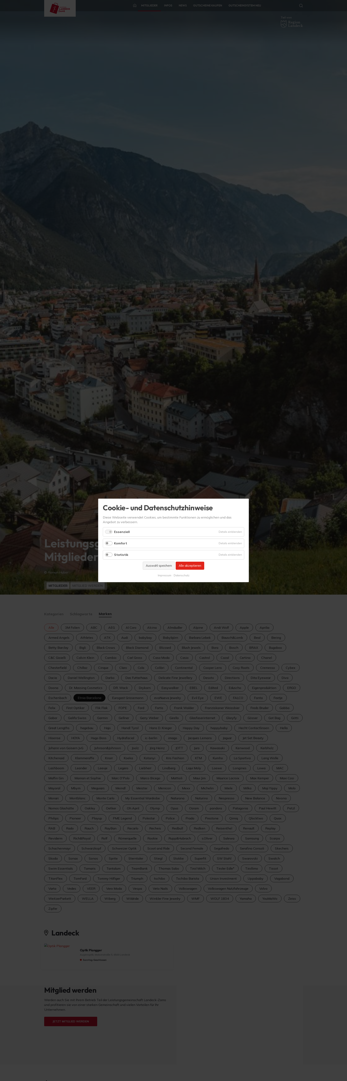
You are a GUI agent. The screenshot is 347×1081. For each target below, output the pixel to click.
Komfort (120, 543)
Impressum (164, 575)
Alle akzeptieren (190, 565)
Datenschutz (181, 575)
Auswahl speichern (159, 565)
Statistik (121, 555)
